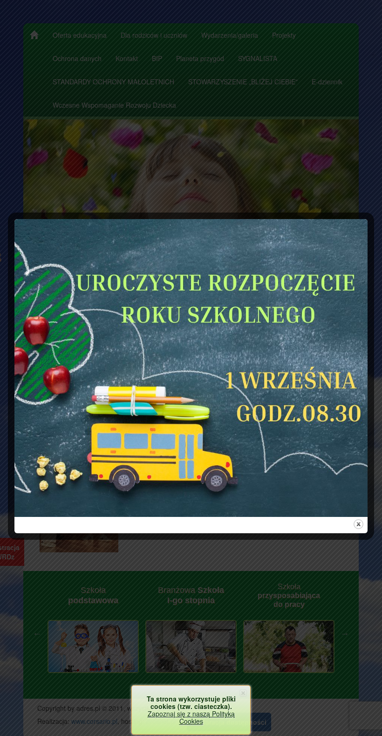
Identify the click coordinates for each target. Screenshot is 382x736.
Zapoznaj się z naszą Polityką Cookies (191, 717)
